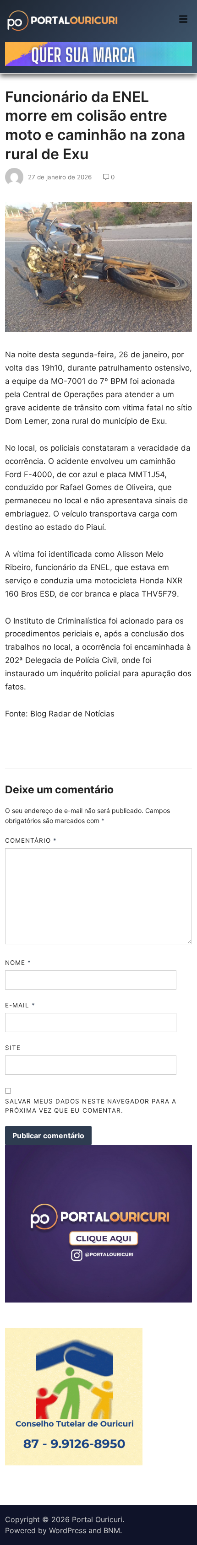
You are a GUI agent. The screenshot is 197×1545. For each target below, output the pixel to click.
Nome (18, 962)
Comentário (31, 840)
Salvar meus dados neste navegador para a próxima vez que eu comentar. (91, 1106)
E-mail (20, 1005)
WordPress (67, 1530)
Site (13, 1047)
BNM (112, 1530)
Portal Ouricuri (97, 1519)
